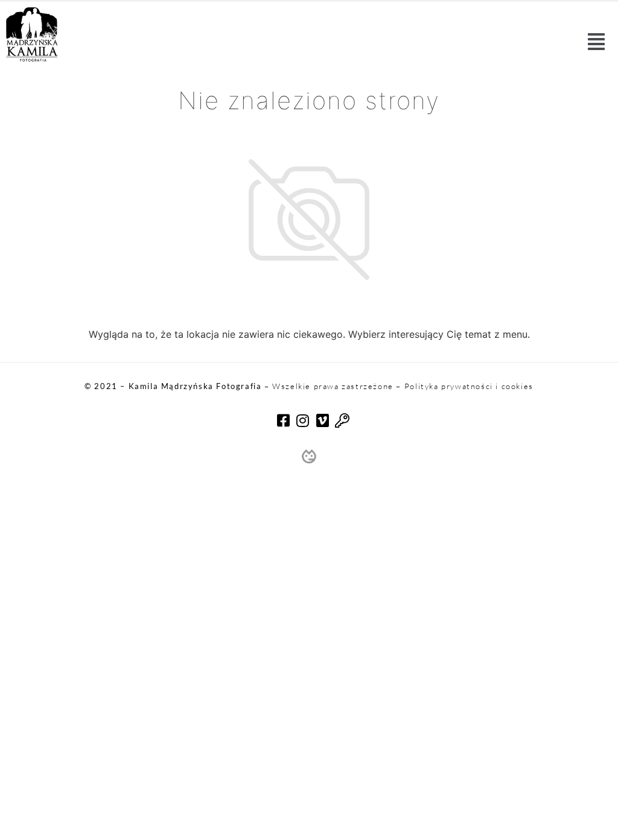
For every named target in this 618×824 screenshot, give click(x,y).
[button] (596, 42)
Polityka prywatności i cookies (469, 386)
